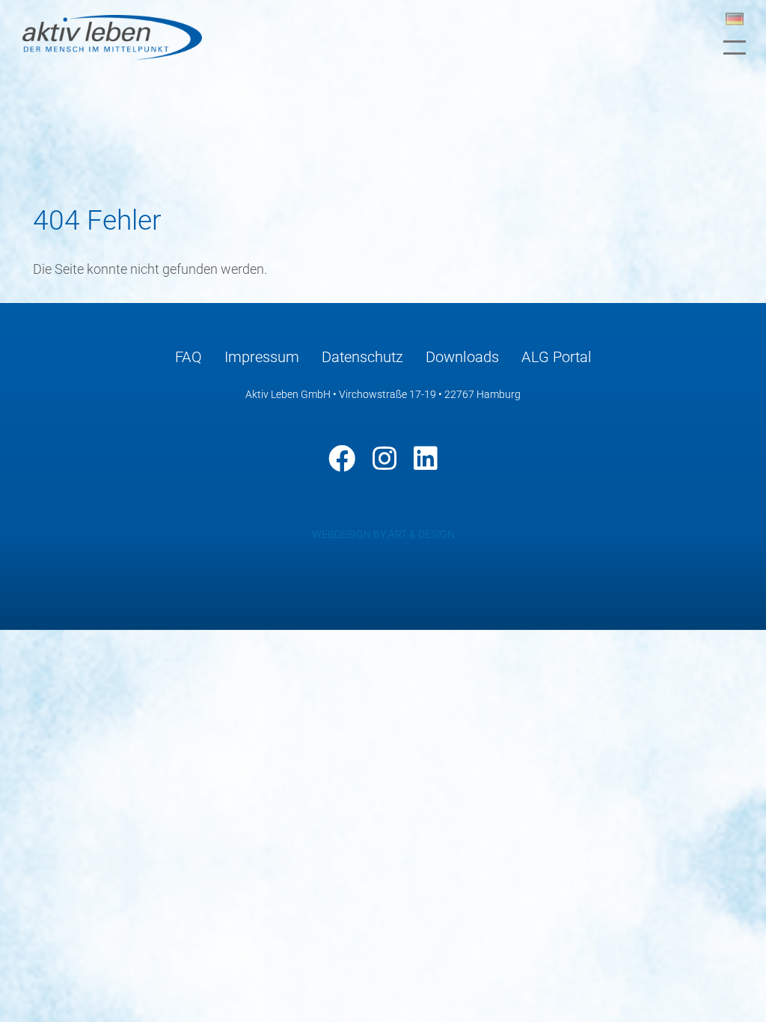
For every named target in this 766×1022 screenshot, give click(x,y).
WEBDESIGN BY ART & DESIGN (383, 534)
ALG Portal (556, 357)
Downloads (462, 357)
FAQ (188, 357)
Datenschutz (362, 357)
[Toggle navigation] (734, 47)
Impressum (261, 357)
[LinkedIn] (426, 458)
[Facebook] (341, 458)
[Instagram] (384, 458)
